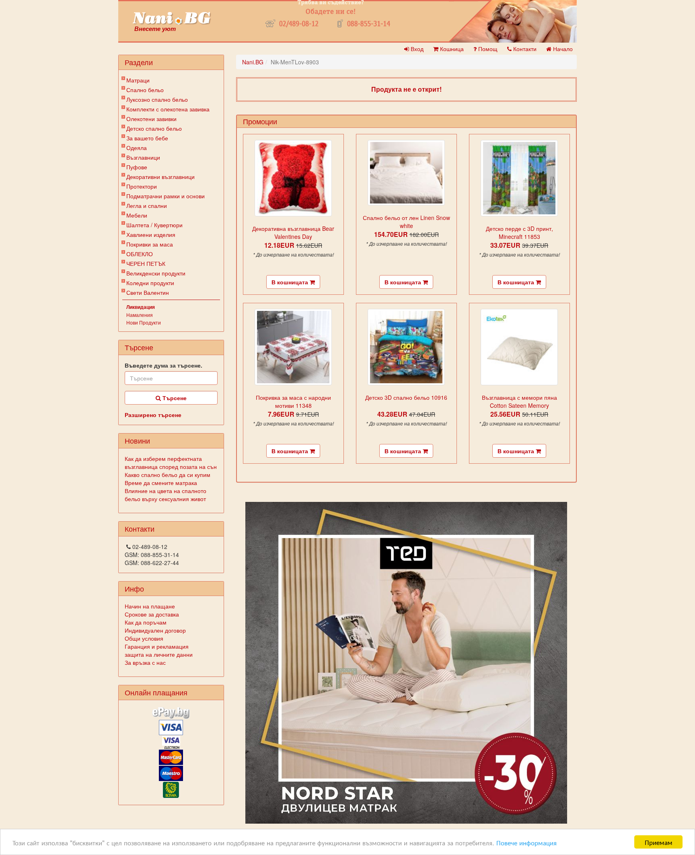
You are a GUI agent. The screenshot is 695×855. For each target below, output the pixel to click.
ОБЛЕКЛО (139, 254)
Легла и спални (146, 205)
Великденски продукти (155, 273)
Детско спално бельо (154, 128)
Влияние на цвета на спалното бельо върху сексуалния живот (165, 495)
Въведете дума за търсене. (163, 365)
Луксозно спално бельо (157, 99)
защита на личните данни (159, 654)
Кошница (451, 49)
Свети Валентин (147, 292)
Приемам (658, 842)
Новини (137, 440)
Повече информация (526, 842)
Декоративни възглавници (160, 177)
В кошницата (290, 282)
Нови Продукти (143, 322)
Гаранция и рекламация (157, 646)
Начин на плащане (150, 606)
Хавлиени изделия (150, 234)
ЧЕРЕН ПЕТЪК (145, 263)
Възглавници (143, 157)
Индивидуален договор (155, 630)
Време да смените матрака (161, 483)
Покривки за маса (149, 244)
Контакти (524, 49)
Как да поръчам (146, 622)
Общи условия (144, 638)
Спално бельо (145, 90)
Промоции (260, 121)
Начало (562, 49)
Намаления (139, 314)
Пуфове (136, 167)
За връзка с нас (145, 662)
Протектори (141, 186)
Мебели (136, 215)
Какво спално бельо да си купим (167, 475)
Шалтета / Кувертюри (154, 225)
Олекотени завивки (151, 119)
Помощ (487, 49)
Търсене (174, 398)
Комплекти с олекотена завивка (168, 109)
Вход (416, 49)
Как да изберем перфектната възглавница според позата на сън (171, 462)
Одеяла (136, 148)
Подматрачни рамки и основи (165, 196)
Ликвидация (140, 306)
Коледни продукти (150, 283)
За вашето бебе (147, 138)
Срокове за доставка (152, 614)
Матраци (138, 80)
